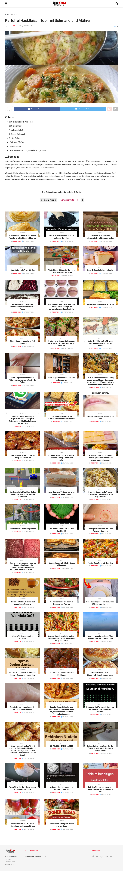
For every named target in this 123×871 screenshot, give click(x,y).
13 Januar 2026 (67, 792)
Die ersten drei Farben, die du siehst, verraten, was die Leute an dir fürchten (100, 709)
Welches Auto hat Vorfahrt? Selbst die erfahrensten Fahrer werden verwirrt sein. (23, 494)
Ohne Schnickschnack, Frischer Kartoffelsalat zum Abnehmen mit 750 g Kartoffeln (100, 494)
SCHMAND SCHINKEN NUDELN (61, 746)
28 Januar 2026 (106, 463)
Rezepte (13, 14)
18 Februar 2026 (106, 273)
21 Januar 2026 (28, 573)
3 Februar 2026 (67, 383)
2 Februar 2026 (28, 426)
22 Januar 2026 (67, 534)
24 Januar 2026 (67, 497)
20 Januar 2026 (106, 566)
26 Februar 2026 (67, 241)
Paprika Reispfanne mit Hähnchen (100, 563)
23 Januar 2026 (28, 532)
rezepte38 (11, 26)
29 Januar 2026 (67, 463)
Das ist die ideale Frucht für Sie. (23, 270)
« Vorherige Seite (66, 200)
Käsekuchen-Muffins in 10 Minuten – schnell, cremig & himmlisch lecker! (61, 457)
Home (7, 14)
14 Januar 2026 (28, 758)
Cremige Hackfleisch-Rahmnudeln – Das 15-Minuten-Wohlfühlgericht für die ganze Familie (61, 638)
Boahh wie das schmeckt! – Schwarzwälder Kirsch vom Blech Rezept (22, 307)
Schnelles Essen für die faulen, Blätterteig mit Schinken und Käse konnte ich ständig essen (100, 457)
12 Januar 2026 (28, 829)
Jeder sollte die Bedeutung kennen (22, 529)
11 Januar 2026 (67, 829)
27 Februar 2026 (28, 241)
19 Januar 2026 (28, 678)
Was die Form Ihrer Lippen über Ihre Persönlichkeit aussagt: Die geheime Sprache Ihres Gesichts (61, 307)
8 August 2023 (24, 26)
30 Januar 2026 (106, 422)
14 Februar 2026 (28, 312)
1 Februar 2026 (67, 422)
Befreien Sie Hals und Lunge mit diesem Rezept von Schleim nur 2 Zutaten (100, 789)
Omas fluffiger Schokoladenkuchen (100, 270)
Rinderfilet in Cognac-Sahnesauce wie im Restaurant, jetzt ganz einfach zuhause (62, 343)
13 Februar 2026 (67, 349)
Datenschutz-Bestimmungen (35, 857)
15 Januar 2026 (28, 712)
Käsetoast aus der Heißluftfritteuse (100, 304)
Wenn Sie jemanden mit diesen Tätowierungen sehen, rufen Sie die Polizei (22, 380)
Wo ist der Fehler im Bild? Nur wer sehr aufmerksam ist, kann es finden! (100, 343)
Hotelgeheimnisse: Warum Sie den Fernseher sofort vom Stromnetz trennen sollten (100, 748)
